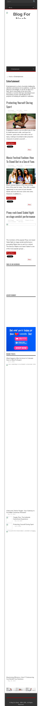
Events (30, 165)
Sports (25, 110)
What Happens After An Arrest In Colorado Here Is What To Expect (19, 359)
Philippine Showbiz (29, 220)
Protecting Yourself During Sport (23, 524)
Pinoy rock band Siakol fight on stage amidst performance (20, 215)
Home (10, 76)
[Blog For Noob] (21, 19)
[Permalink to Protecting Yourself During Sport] (21, 128)
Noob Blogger (11, 110)
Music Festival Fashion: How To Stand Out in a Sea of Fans (20, 160)
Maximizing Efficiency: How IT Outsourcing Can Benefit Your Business (20, 678)
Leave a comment (12, 111)
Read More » (11, 143)
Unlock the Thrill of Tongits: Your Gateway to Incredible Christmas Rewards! (20, 511)
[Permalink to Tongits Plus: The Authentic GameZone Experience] (9, 522)
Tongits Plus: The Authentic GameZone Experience (21, 518)
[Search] (34, 1)
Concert (27, 165)
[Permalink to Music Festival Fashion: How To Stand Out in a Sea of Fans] (21, 183)
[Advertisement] (21, 43)
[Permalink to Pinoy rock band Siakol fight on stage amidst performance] (21, 225)
